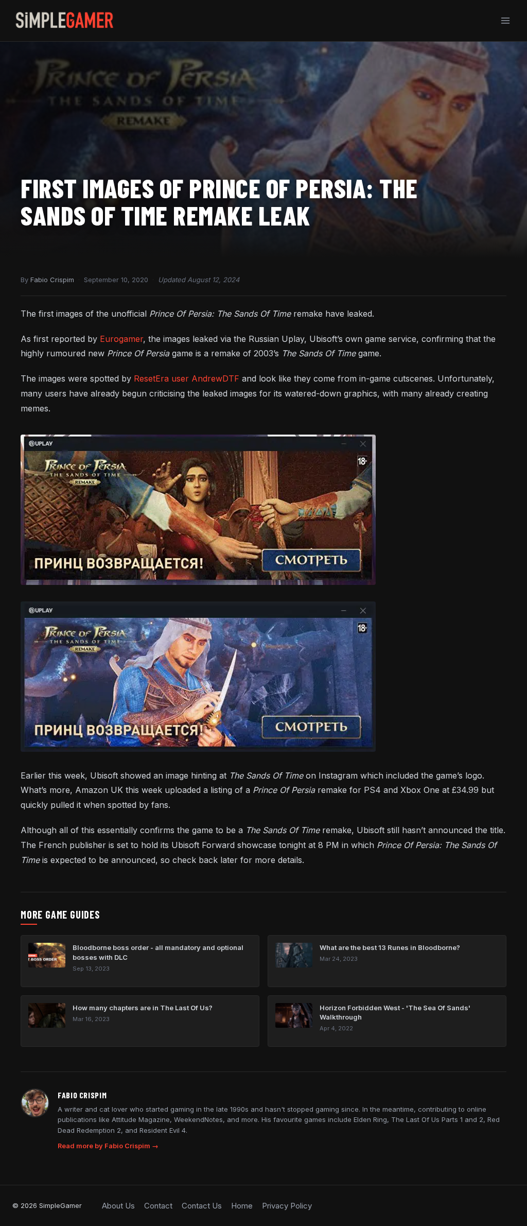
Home (242, 1206)
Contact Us (202, 1206)
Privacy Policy (287, 1206)
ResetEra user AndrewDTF (186, 378)
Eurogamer (121, 339)
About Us (118, 1206)
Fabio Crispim (52, 279)
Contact (158, 1206)
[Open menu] (505, 20)
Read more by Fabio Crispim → (108, 1146)
